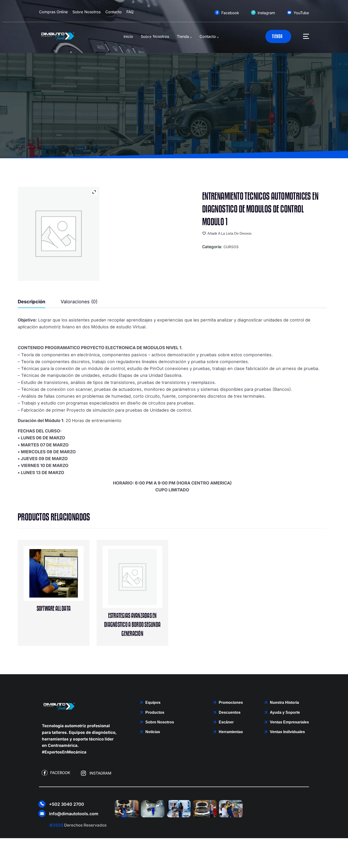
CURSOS (231, 247)
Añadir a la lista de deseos (229, 233)
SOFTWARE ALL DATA (54, 608)
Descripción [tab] (31, 301)
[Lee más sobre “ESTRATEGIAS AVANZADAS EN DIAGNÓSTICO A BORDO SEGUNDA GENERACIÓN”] (142, 588)
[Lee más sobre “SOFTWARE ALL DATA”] (63, 581)
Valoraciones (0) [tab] (79, 301)
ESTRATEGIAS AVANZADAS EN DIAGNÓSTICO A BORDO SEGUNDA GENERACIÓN (132, 624)
